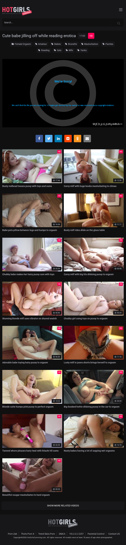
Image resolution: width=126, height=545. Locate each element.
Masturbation (91, 44)
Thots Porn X (27, 534)
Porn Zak (12, 534)
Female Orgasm (22, 44)
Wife (70, 50)
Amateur (42, 44)
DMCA (62, 534)
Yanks (83, 50)
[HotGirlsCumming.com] (17, 11)
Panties (109, 44)
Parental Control (96, 534)
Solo (58, 50)
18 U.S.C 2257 (76, 534)
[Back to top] (120, 538)
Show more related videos (63, 505)
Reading (45, 50)
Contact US (114, 534)
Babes (57, 44)
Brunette (72, 44)
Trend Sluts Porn (46, 534)
